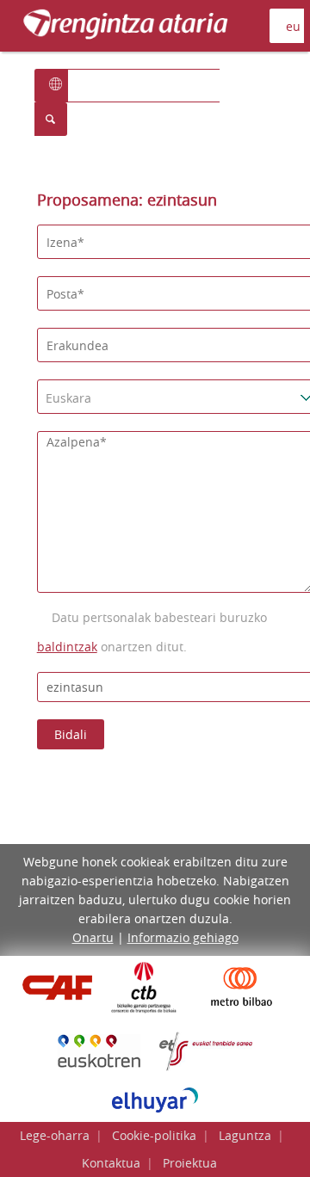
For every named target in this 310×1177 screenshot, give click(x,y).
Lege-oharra (55, 1135)
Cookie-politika (154, 1135)
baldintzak (67, 646)
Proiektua (190, 1163)
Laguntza (245, 1135)
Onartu (93, 937)
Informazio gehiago (183, 937)
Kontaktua (111, 1163)
